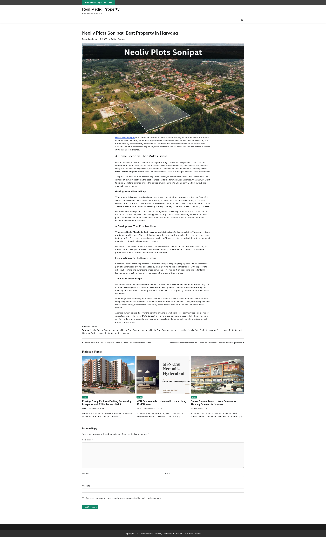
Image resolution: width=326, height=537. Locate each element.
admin (84, 408)
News (94, 326)
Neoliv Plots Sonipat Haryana (135, 330)
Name (85, 473)
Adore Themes (194, 533)
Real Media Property (100, 9)
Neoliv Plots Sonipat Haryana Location (168, 330)
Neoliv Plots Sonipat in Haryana (114, 333)
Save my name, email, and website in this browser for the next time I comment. (123, 498)
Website (86, 485)
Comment (87, 439)
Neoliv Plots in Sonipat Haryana (105, 330)
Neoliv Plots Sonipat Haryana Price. (205, 330)
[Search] (242, 20)
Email (168, 473)
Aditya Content (118, 39)
